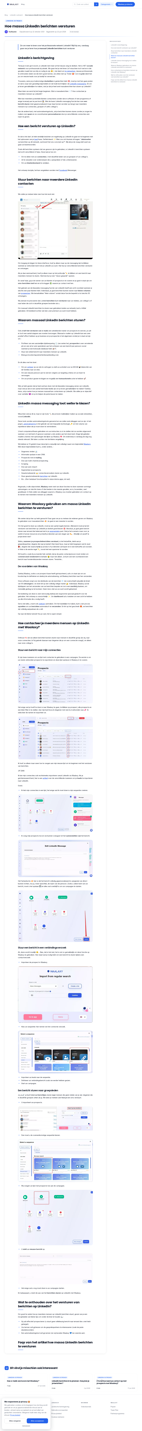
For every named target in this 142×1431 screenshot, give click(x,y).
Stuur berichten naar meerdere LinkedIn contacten (124, 52)
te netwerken (70, 71)
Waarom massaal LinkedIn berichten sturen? (123, 56)
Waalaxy (87, 444)
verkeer (30, 367)
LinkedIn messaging (78, 84)
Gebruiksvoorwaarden (59, 1410)
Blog (23, 4)
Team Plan (114, 1410)
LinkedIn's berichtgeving (119, 45)
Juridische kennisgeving (60, 1407)
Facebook (63, 170)
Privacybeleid (56, 1413)
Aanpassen (26, 1426)
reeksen (42, 604)
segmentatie (54, 531)
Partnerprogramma (117, 1413)
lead (36, 139)
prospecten (25, 293)
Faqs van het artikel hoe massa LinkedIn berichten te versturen (124, 81)
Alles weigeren (15, 1421)
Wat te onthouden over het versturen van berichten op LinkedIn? (123, 76)
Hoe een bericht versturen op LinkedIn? (124, 48)
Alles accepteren (37, 1421)
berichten (44, 476)
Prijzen (113, 1407)
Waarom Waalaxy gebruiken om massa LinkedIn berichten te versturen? (123, 66)
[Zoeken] (96, 4)
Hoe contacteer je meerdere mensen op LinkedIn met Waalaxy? (124, 71)
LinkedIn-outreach (16, 15)
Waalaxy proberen (125, 4)
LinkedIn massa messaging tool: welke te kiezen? (123, 61)
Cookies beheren (57, 1417)
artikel (45, 778)
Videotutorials (86, 1407)
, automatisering (29, 424)
